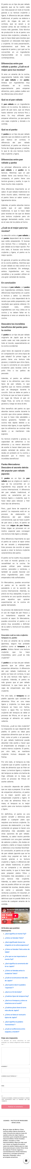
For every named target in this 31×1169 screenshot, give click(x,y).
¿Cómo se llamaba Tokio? (14, 938)
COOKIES (6, 1120)
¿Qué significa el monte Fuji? (15, 934)
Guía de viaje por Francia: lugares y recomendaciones (15, 1149)
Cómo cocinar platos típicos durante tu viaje (14, 1131)
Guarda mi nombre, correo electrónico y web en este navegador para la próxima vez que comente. (16, 1099)
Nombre (4, 1066)
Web (2, 1085)
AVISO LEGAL (16, 1122)
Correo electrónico (9, 1076)
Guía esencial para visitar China (13, 1148)
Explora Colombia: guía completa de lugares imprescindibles (15, 1136)
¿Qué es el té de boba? (13, 992)
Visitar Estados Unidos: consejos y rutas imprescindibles (14, 1140)
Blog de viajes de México (11, 1129)
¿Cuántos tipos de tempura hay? (17, 996)
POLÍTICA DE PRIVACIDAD (19, 1120)
